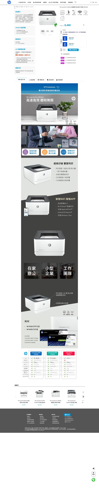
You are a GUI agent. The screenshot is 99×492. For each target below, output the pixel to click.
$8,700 (55, 404)
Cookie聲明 (42, 421)
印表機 (16, 6)
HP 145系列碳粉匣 (19, 43)
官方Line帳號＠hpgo (69, 418)
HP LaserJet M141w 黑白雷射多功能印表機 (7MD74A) (24, 402)
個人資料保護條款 (43, 419)
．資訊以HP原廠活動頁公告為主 (23, 58)
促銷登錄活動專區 (30, 419)
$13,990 (71, 404)
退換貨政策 (42, 423)
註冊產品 (54, 418)
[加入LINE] (93, 479)
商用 (26, 6)
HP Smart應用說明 (30, 423)
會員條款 (41, 416)
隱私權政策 (42, 418)
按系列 (22, 6)
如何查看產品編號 (55, 416)
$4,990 (23, 404)
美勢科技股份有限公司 (69, 420)
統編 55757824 (68, 421)
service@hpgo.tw (68, 416)
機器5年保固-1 (71, 43)
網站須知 (41, 414)
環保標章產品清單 (55, 423)
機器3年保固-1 (71, 37)
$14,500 (40, 404)
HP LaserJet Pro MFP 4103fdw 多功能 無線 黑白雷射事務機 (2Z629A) (39, 402)
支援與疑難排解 (55, 421)
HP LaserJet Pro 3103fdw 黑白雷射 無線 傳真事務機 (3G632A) (71, 402)
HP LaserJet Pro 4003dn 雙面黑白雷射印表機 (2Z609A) (55, 402)
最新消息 (29, 418)
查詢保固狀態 (54, 419)
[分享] (93, 468)
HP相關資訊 (28, 414)
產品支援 (53, 414)
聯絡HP (28, 416)
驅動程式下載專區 (30, 421)
